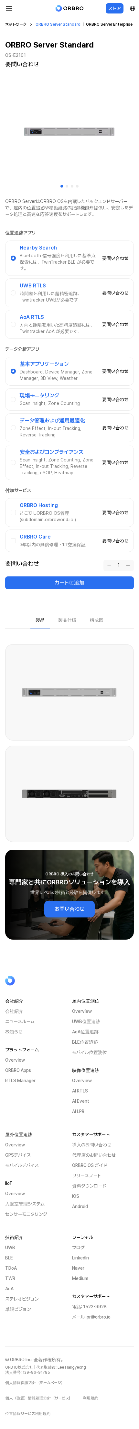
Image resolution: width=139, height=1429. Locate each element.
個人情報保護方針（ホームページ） (35, 1383)
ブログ (78, 1247)
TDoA (11, 1268)
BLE (9, 1257)
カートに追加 (69, 583)
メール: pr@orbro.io (91, 1316)
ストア (114, 8)
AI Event (80, 1101)
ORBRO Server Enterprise (109, 24)
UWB (10, 1247)
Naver (78, 1268)
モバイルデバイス (22, 1165)
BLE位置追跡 (85, 1042)
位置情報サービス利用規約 (27, 1413)
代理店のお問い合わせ (94, 1155)
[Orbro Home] (26, 981)
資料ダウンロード (89, 1185)
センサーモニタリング (26, 1214)
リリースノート (87, 1175)
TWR (10, 1278)
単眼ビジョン (18, 1309)
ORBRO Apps (18, 1070)
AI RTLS (80, 1090)
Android (80, 1206)
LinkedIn (80, 1257)
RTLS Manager (20, 1080)
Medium (80, 1278)
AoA (9, 1288)
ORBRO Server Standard (58, 24)
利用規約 (90, 1398)
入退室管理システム (25, 1203)
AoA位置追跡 (85, 1031)
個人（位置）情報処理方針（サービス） (38, 1398)
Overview (15, 1060)
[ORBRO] (69, 8)
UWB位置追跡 (86, 1021)
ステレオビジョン (22, 1299)
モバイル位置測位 (89, 1052)
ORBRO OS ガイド (89, 1165)
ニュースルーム (20, 1021)
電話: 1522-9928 (89, 1306)
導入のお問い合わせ (91, 1144)
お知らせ (13, 1031)
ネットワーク (16, 24)
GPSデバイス (18, 1155)
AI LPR (78, 1111)
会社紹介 (14, 1011)
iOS (75, 1196)
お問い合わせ (69, 909)
